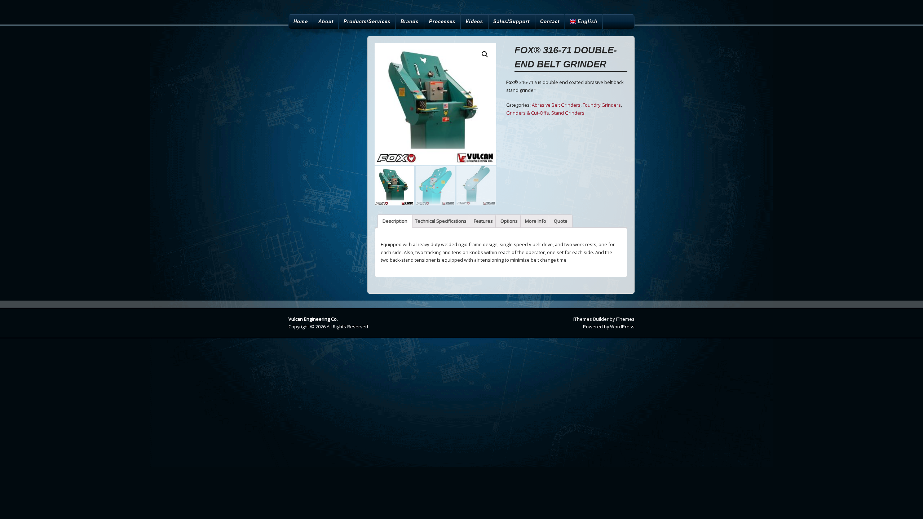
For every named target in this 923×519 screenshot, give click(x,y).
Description (395, 221)
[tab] (394, 221)
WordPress (622, 326)
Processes (442, 21)
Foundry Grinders (602, 105)
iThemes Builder (591, 319)
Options (509, 221)
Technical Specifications (441, 221)
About (326, 21)
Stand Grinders (567, 113)
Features (483, 221)
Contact (550, 21)
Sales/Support (511, 21)
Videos (474, 21)
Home (300, 21)
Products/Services (367, 21)
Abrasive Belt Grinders (556, 105)
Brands (410, 21)
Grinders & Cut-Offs (527, 113)
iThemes (625, 319)
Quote (561, 221)
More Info (535, 221)
